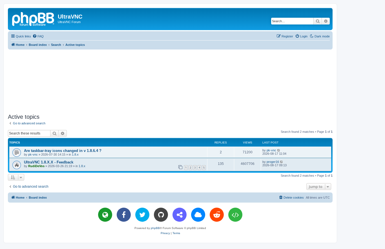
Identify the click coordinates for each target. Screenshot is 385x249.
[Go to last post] (279, 150)
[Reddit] (217, 215)
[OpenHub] (235, 215)
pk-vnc (33, 154)
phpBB (155, 228)
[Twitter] (142, 215)
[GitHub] (161, 215)
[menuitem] (38, 36)
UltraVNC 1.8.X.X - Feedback (48, 162)
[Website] (105, 215)
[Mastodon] (179, 215)
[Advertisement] (170, 80)
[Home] (33, 18)
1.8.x (75, 154)
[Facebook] (124, 215)
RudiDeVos (36, 166)
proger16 (273, 161)
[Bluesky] (198, 215)
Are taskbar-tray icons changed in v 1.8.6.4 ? (62, 151)
